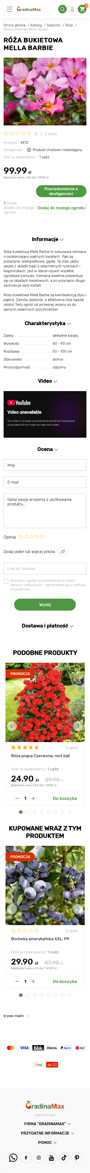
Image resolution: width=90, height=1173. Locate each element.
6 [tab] (55, 812)
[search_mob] (62, 9)
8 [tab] (69, 812)
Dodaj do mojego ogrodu (61, 207)
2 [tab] (28, 812)
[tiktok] (64, 1157)
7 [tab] (62, 812)
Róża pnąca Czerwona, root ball (40, 755)
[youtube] (51, 1157)
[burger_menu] (10, 9)
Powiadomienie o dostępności (61, 191)
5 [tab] (48, 812)
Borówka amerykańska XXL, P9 (40, 938)
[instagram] (38, 1157)
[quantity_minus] (17, 798)
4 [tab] (41, 812)
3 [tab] (34, 812)
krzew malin (14, 1016)
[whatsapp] (13, 1157)
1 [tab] (21, 812)
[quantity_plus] (33, 798)
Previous (11, 726)
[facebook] (26, 1157)
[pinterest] (77, 1157)
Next (78, 726)
